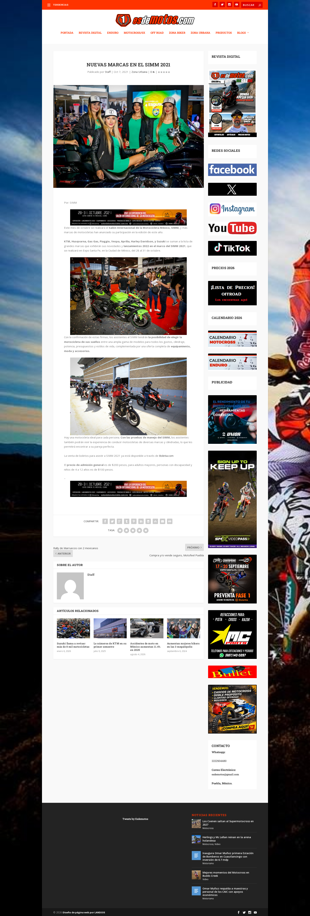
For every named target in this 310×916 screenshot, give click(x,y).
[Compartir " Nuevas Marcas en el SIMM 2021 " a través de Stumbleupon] (155, 521)
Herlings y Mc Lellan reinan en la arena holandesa (227, 838)
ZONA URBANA (200, 32)
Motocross (208, 828)
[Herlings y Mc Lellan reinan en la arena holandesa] (196, 839)
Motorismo (208, 863)
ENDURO (112, 32)
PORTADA (67, 32)
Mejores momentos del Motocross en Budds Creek (226, 874)
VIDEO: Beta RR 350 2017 (82, 4)
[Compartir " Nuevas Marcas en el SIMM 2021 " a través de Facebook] (105, 521)
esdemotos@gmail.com (225, 774)
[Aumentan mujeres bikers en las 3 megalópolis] (183, 628)
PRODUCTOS (224, 32)
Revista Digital (90, 32)
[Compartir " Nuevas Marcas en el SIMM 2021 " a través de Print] (169, 521)
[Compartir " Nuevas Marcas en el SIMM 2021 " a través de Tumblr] (126, 521)
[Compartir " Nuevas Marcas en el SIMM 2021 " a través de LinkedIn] (141, 521)
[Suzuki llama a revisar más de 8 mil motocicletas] (73, 628)
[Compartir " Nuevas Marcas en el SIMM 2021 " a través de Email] (162, 521)
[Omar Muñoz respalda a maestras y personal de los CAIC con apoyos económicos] (196, 890)
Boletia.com (166, 455)
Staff (108, 72)
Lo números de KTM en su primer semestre (110, 645)
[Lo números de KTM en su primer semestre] (110, 628)
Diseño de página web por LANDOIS (84, 912)
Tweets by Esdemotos (135, 819)
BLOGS (241, 32)
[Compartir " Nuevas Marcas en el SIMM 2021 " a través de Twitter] (112, 521)
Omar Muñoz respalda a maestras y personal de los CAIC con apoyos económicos (225, 892)
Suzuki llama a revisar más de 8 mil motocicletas (73, 645)
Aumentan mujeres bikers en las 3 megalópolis (183, 645)
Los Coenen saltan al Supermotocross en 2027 (228, 822)
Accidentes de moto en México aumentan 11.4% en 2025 (145, 647)
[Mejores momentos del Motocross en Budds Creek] (196, 874)
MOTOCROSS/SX (134, 32)
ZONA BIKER (177, 32)
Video (217, 844)
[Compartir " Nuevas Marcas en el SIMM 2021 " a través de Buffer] (148, 521)
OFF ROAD (157, 32)
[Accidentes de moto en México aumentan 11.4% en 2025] (146, 628)
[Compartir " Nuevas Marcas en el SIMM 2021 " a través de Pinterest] (133, 521)
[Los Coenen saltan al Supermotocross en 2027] (196, 823)
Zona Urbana (139, 72)
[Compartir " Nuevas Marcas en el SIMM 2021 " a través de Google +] (119, 521)
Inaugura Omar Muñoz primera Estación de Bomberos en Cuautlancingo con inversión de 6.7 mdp (228, 856)
